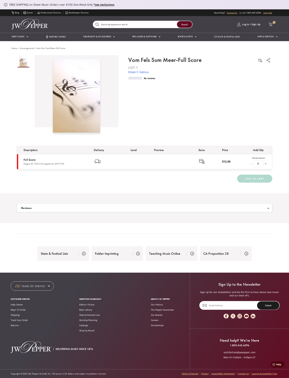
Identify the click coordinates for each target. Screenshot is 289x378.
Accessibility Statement (223, 373)
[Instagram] (239, 316)
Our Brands (157, 314)
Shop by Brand (86, 330)
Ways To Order (18, 309)
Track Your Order (19, 320)
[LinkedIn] (253, 316)
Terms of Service (190, 373)
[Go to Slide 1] (23, 61)
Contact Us (232, 12)
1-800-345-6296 (239, 345)
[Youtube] (246, 316)
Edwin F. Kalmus (138, 72)
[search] (97, 24)
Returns (15, 325)
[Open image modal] (76, 97)
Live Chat (267, 12)
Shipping (15, 314)
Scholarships (157, 325)
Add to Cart (254, 178)
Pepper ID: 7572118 (33, 163)
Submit (268, 305)
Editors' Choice (86, 304)
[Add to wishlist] (260, 60)
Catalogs (83, 325)
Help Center (17, 304)
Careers (155, 320)
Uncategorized (27, 48)
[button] (20, 37)
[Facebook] (226, 316)
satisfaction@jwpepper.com (239, 352)
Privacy (205, 373)
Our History (157, 304)
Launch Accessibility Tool (264, 373)
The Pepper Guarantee (162, 309)
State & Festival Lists (89, 314)
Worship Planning (88, 320)
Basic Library (85, 309)
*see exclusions (103, 5)
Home (14, 48)
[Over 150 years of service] (32, 286)
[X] (233, 316)
